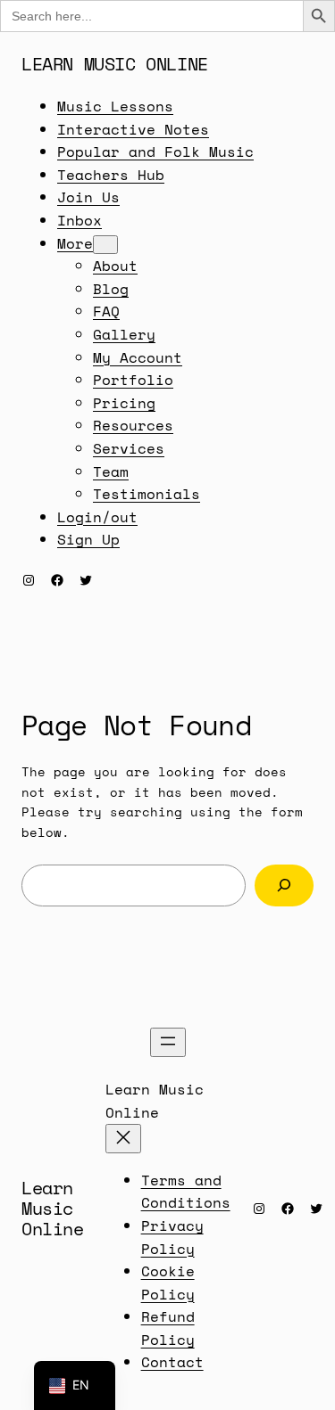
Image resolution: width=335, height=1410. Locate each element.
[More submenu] (105, 244)
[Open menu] (168, 1042)
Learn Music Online (114, 64)
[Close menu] (123, 1138)
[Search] (284, 885)
